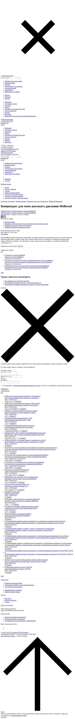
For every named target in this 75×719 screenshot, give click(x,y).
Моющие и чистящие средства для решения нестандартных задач (26, 224)
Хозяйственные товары (12, 592)
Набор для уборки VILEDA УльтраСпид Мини (20, 412)
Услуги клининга (10, 111)
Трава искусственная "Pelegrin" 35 (16, 471)
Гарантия (8, 105)
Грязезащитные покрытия (13, 590)
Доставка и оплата (11, 104)
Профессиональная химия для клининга (18, 225)
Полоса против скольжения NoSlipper (17, 515)
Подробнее (4, 234)
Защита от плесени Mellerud (14, 257)
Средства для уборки (8, 201)
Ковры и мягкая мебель (12, 193)
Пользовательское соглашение (15, 619)
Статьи (7, 602)
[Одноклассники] (5, 216)
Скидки (7, 99)
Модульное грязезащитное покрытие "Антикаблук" (22, 398)
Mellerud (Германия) (55, 201)
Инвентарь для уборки (12, 92)
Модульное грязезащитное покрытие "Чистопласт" (22, 405)
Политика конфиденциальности (15, 617)
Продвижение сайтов (8, 636)
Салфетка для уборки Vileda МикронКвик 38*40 (21, 508)
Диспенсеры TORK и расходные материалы (19, 585)
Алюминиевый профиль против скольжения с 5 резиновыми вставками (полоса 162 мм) (34, 523)
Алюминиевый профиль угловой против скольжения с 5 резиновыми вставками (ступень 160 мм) (37, 545)
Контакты (8, 114)
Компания (8, 102)
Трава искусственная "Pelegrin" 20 (16, 486)
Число (3, 378)
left (2, 252)
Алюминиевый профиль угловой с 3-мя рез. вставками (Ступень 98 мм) (29, 530)
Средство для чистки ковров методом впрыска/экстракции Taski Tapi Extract (30, 449)
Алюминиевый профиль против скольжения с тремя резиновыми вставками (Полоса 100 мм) (36, 538)
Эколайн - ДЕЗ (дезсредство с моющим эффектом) (21, 501)
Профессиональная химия (13, 81)
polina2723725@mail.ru (8, 151)
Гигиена (7, 85)
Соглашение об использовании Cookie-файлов (20, 621)
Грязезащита (9, 90)
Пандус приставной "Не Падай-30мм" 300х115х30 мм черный (25, 561)
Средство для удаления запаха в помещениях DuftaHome (23, 464)
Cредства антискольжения (13, 587)
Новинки (8, 97)
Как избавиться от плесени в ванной (17, 281)
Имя (2, 376)
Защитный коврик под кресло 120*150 (17, 569)
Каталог (7, 112)
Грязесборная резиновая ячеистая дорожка (19, 427)
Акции (7, 107)
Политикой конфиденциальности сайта (27, 385)
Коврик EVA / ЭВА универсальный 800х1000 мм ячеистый (24, 435)
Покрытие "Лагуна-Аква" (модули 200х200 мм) (20, 479)
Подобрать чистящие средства (15, 109)
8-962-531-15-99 (13, 149)
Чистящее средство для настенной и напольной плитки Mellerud (26, 267)
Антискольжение (10, 88)
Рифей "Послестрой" (12, 493)
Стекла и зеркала (10, 189)
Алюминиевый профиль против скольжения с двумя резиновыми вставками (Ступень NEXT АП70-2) (39, 554)
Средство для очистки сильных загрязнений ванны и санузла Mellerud (28, 262)
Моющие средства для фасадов (37, 201)
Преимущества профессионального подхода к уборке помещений (26, 284)
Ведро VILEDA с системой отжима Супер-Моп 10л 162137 (24, 442)
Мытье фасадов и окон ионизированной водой (20, 116)
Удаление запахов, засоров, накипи (16, 198)
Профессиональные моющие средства (17, 227)
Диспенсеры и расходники (13, 86)
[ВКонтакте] (2, 216)
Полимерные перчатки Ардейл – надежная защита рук (23, 283)
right (2, 272)
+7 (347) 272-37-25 (7, 76)
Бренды (7, 95)
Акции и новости (10, 600)
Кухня (7, 187)
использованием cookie (18, 715)
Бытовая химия (10, 83)
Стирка (7, 191)
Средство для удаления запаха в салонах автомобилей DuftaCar (26, 457)
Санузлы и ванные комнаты (14, 196)
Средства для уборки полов (14, 194)
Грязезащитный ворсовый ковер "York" (18, 420)
